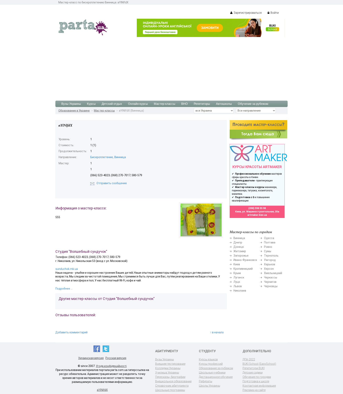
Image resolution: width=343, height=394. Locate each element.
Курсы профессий (211, 363)
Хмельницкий (273, 273)
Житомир (239, 251)
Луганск (238, 277)
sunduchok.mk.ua (66, 268)
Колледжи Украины (167, 368)
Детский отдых (112, 103)
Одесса (269, 238)
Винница (239, 238)
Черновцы (270, 286)
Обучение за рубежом (253, 103)
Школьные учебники (212, 372)
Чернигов (270, 281)
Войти (274, 12)
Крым (237, 273)
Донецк (238, 246)
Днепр (237, 242)
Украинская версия (91, 358)
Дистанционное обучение (216, 376)
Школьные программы (170, 390)
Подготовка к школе (256, 381)
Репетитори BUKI (254, 368)
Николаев (239, 290)
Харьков (269, 264)
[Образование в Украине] (83, 27)
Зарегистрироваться (247, 12)
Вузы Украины (71, 103)
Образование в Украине (74, 110)
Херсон (269, 268)
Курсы (91, 103)
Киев (236, 264)
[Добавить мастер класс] (258, 129)
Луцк (236, 281)
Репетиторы (202, 103)
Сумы (267, 251)
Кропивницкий (243, 268)
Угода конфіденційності (111, 366)
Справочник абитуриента (172, 385)
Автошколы (224, 103)
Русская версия (115, 358)
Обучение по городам (257, 376)
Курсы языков (208, 359)
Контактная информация (259, 385)
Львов (237, 286)
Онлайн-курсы (138, 103)
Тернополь (271, 255)
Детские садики (253, 372)
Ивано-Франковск (245, 260)
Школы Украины (209, 385)
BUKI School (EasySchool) (259, 363)
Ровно (268, 246)
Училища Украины (167, 372)
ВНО (184, 103)
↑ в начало (217, 332)
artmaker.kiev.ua (257, 215)
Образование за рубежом (216, 368)
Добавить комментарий (71, 332)
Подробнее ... (63, 288)
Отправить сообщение (111, 183)
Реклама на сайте (254, 390)
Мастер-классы (164, 103)
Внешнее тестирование (170, 363)
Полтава (269, 242)
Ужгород (270, 260)
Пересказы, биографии (170, 376)
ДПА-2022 (249, 359)
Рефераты (205, 381)
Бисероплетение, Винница (108, 157)
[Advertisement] (171, 67)
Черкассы (270, 277)
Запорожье (241, 255)
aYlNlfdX (102, 389)
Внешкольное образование (173, 381)
